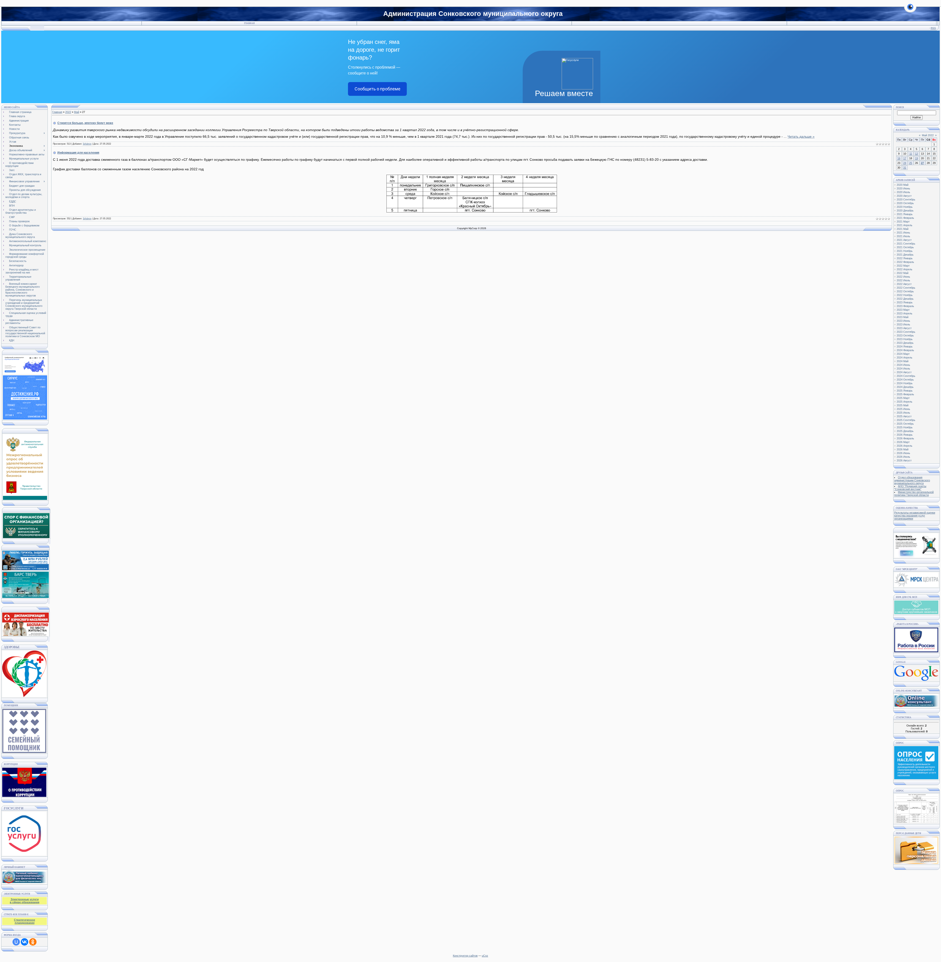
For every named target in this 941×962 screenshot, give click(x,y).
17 (904, 158)
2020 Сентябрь (906, 199)
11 (910, 153)
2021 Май (902, 228)
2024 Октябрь (905, 379)
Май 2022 (928, 135)
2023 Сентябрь (906, 331)
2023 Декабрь (905, 342)
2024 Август (904, 372)
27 (922, 162)
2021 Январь (905, 214)
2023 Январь (905, 302)
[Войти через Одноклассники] (33, 942)
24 (904, 162)
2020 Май (902, 184)
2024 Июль (903, 368)
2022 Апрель (904, 269)
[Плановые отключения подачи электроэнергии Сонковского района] (916, 586)
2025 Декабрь (905, 431)
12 (916, 153)
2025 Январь (905, 390)
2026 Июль (903, 456)
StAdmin (87, 144)
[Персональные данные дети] (916, 863)
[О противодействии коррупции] (24, 781)
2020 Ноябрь (905, 206)
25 (910, 162)
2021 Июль (903, 236)
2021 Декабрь (905, 254)
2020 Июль (903, 192)
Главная (249, 23)
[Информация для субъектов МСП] (916, 613)
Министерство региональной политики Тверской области (914, 493)
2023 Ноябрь (905, 339)
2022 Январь (905, 258)
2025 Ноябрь (905, 427)
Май (76, 112)
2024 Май (902, 361)
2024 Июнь (903, 364)
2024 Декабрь (905, 386)
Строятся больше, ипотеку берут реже (85, 123)
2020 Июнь (903, 188)
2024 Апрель (904, 357)
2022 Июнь (903, 276)
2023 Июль (903, 324)
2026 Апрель (904, 445)
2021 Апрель (904, 225)
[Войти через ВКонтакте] (24, 942)
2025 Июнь (903, 408)
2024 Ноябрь (905, 383)
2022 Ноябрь (905, 295)
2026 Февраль (905, 438)
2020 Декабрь (905, 210)
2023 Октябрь (905, 335)
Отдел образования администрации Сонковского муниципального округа (912, 480)
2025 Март (903, 397)
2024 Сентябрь (906, 375)
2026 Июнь (903, 453)
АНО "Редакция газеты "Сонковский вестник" (910, 488)
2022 (68, 112)
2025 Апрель (904, 401)
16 (898, 158)
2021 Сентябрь (906, 243)
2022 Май (902, 272)
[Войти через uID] (16, 942)
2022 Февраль (905, 261)
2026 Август (904, 460)
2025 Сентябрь (906, 420)
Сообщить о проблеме (377, 88)
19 (916, 158)
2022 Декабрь (905, 298)
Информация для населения (78, 152)
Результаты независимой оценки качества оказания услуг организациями (914, 515)
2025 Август (904, 416)
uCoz (485, 955)
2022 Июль (903, 280)
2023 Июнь (903, 320)
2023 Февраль (905, 306)
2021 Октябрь (905, 247)
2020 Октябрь (905, 203)
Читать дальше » (801, 136)
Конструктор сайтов (465, 955)
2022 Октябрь (905, 291)
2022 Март (903, 265)
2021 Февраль (905, 217)
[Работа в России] (916, 651)
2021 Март (903, 221)
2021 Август (904, 239)
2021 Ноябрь (905, 250)
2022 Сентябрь (906, 287)
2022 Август (904, 284)
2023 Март (903, 309)
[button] (910, 10)
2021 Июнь (903, 232)
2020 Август (904, 195)
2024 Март (903, 353)
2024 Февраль (905, 350)
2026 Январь (905, 434)
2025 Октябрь (905, 423)
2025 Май (902, 405)
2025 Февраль (905, 394)
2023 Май (902, 317)
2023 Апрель (904, 313)
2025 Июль (903, 412)
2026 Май (902, 449)
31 (904, 167)
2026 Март (903, 442)
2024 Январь (905, 346)
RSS (933, 28)
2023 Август (904, 328)
